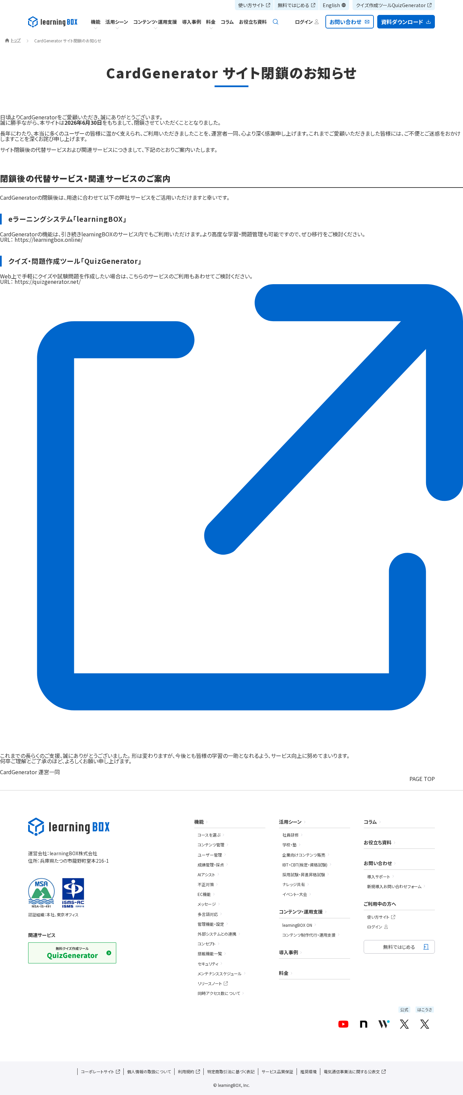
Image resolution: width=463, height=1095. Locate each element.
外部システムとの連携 (217, 934)
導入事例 (191, 21)
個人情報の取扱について (149, 1071)
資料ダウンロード (402, 22)
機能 (95, 21)
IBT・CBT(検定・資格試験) (304, 864)
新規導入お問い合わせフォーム (394, 886)
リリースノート (210, 983)
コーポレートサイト (97, 1071)
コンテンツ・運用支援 (155, 21)
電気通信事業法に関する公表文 (352, 1071)
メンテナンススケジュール (220, 973)
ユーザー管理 (210, 855)
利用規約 (186, 1071)
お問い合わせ (345, 22)
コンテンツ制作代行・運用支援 (309, 935)
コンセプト (207, 943)
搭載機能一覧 (210, 953)
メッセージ (207, 904)
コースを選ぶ (209, 835)
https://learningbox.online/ (49, 239)
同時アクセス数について (219, 993)
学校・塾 (289, 844)
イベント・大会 (294, 894)
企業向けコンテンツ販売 (303, 855)
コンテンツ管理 (211, 844)
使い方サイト (251, 5)
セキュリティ (208, 963)
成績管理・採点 (211, 864)
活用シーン (116, 21)
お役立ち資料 (253, 21)
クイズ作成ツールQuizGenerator (391, 5)
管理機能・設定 (211, 924)
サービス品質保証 (277, 1071)
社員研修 (290, 835)
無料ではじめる (293, 5)
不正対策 (206, 884)
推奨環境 (308, 1071)
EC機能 (204, 894)
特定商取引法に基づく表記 (231, 1071)
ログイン (374, 927)
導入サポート (378, 876)
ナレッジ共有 (293, 884)
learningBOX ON (297, 925)
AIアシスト (206, 874)
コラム (227, 21)
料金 (211, 21)
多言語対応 (208, 914)
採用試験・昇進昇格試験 (303, 874)
